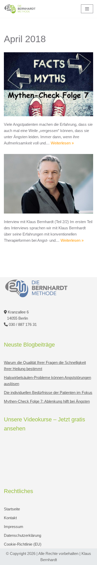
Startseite (12, 509)
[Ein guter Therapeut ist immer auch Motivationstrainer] (48, 184)
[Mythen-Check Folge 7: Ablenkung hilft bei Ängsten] (48, 84)
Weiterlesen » (62, 143)
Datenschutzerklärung (22, 535)
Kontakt (10, 518)
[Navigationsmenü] (87, 8)
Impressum (13, 526)
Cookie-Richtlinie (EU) (22, 544)
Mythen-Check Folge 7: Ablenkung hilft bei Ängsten (47, 401)
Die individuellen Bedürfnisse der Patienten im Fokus (48, 392)
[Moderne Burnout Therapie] (20, 9)
